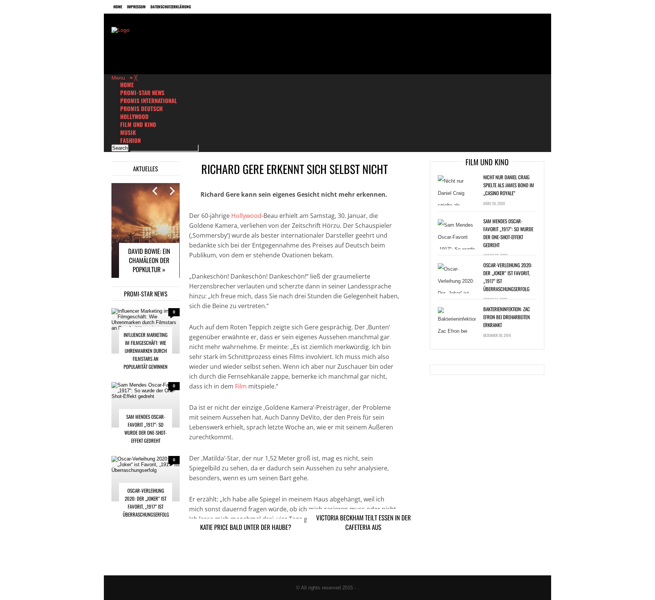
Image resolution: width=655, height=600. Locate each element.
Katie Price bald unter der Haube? (245, 527)
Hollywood (246, 215)
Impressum (136, 6)
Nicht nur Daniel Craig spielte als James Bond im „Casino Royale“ (508, 185)
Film (241, 386)
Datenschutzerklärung (170, 6)
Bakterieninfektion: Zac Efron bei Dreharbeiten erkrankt (506, 317)
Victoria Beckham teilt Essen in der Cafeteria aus (363, 522)
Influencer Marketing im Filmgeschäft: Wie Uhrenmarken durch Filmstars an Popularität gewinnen (146, 350)
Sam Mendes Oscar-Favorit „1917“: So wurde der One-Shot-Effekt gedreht (145, 428)
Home (117, 6)
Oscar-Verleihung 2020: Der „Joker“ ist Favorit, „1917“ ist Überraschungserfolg (146, 502)
